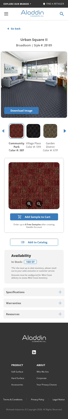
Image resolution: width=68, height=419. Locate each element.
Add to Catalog (37, 242)
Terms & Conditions (12, 399)
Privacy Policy (37, 399)
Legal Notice (59, 399)
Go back (16, 28)
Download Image (21, 110)
